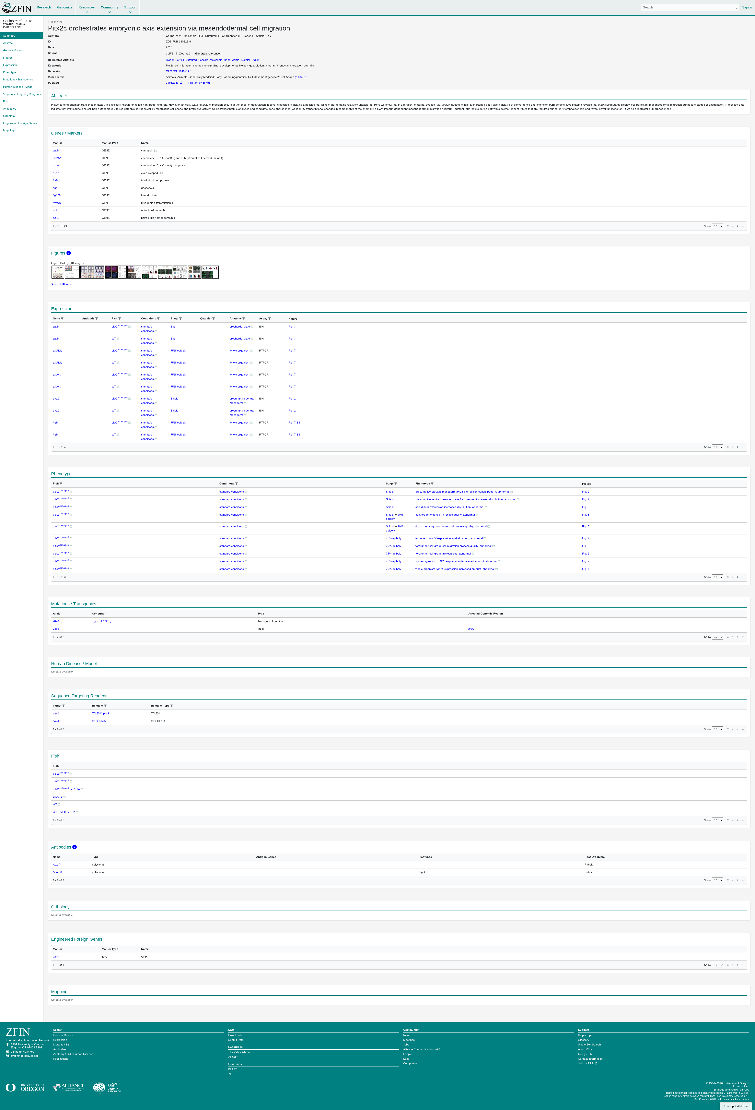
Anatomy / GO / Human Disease (73, 1054)
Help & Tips (585, 1035)
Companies (410, 1063)
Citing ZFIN (585, 1054)
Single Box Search (589, 1044)
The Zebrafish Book (240, 1052)
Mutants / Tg (61, 1044)
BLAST (232, 1069)
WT (114, 338)
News (406, 1035)
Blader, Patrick (175, 59)
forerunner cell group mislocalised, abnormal (443, 553)
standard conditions (231, 491)
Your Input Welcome (736, 1106)
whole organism (239, 350)
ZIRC (231, 1056)
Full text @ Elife (198, 82)
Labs (406, 1058)
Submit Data (236, 1039)
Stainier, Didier (250, 59)
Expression (60, 1039)
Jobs (406, 1044)
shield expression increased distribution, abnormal (449, 506)
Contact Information (590, 1058)
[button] (62, 319)
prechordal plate (240, 326)
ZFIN (231, 1074)
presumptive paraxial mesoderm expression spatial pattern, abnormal (462, 491)
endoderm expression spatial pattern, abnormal (449, 538)
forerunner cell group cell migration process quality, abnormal (453, 545)
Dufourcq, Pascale (196, 59)
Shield (174, 398)
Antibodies (59, 1049)
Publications (60, 1058)
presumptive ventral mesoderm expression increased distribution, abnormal (465, 499)
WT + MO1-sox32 (64, 812)
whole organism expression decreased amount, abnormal (456, 561)
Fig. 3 (292, 326)
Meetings (409, 1039)
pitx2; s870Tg (66, 789)
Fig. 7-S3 (294, 422)
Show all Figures (61, 284)
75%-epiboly (178, 350)
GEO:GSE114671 (177, 71)
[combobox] (690, 7)
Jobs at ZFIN (586, 1063)
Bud (173, 326)
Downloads (235, 1035)
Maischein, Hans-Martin (224, 59)
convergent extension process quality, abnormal (445, 514)
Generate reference (207, 53)
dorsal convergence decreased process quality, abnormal (451, 526)
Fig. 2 (292, 398)
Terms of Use (741, 1086)
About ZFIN (585, 1049)
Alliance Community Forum (420, 1049)
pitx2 (120, 326)
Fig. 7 (292, 350)
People (407, 1054)
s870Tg (57, 796)
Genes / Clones (63, 1035)
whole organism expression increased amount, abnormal (454, 568)
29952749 (172, 82)
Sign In (747, 7)
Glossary (583, 1039)
